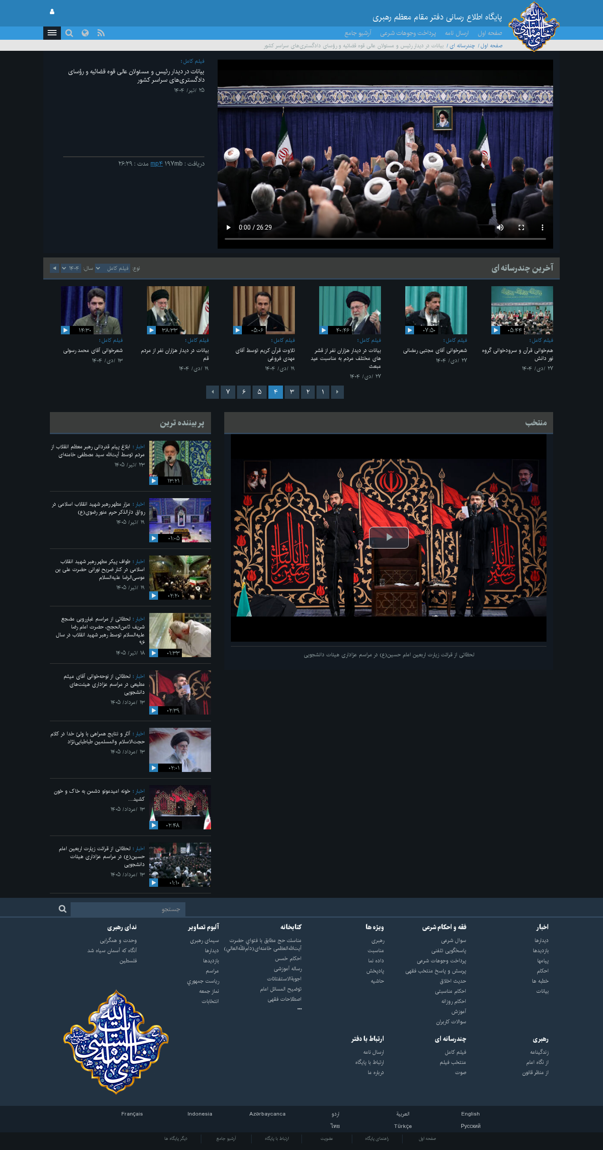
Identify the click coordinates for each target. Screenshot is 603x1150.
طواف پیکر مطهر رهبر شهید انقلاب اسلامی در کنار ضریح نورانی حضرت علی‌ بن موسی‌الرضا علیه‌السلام (100, 569)
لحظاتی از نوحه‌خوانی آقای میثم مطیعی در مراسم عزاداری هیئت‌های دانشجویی (104, 684)
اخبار (140, 447)
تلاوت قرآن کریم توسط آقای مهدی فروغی (265, 354)
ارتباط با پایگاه (277, 1138)
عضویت (326, 1138)
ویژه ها (375, 927)
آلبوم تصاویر (203, 927)
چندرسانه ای (462, 46)
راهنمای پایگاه (377, 1138)
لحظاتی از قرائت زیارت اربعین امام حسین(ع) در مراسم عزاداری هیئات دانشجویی (102, 856)
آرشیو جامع (358, 33)
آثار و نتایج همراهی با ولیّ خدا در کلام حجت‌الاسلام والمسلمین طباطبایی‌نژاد (97, 738)
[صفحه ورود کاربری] (52, 12)
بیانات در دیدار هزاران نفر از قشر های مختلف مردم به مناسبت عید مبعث (346, 358)
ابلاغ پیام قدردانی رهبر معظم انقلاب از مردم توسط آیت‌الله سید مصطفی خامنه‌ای (98, 451)
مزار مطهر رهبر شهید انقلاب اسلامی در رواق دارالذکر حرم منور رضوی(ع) (98, 508)
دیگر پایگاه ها (176, 1138)
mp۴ (157, 164)
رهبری (541, 1039)
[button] (52, 33)
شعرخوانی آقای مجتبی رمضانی (435, 350)
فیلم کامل (193, 61)
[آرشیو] (260, 1010)
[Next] (212, 392)
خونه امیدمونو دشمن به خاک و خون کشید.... (99, 795)
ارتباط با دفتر (367, 1039)
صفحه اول (490, 33)
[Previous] (337, 392)
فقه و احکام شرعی (444, 927)
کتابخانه (291, 927)
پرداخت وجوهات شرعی (408, 33)
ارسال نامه (457, 33)
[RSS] (101, 33)
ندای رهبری (122, 927)
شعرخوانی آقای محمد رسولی (93, 350)
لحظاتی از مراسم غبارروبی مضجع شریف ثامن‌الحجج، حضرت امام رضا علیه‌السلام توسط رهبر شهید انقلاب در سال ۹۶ (100, 631)
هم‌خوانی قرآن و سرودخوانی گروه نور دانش (517, 354)
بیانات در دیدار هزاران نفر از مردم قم (175, 354)
